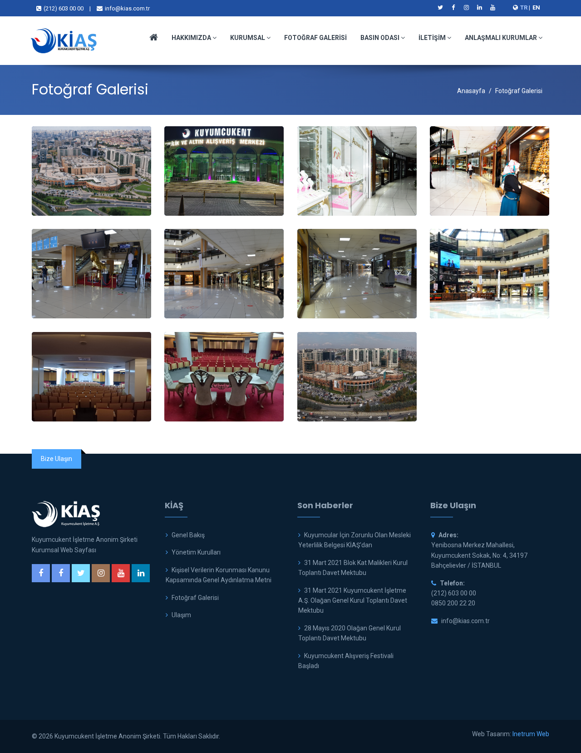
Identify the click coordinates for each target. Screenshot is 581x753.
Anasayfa (471, 90)
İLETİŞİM (433, 37)
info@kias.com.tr (127, 8)
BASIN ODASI (380, 37)
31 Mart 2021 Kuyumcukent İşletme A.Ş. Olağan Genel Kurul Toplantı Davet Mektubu (352, 600)
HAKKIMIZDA (192, 37)
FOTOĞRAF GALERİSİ (315, 37)
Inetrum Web (530, 734)
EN (536, 7)
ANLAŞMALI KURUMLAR (501, 37)
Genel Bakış (188, 535)
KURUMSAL (248, 37)
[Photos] (91, 171)
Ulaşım (181, 615)
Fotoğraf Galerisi (195, 597)
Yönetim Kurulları (196, 552)
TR (523, 7)
